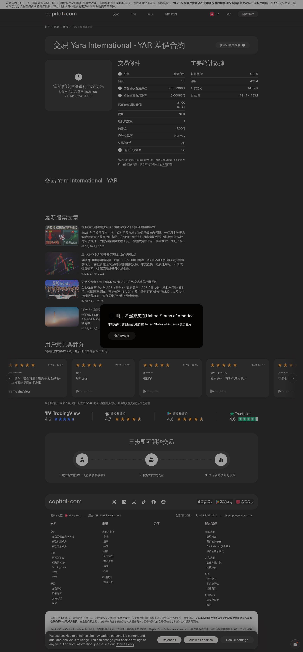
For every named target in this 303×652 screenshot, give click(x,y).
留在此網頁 (121, 336)
